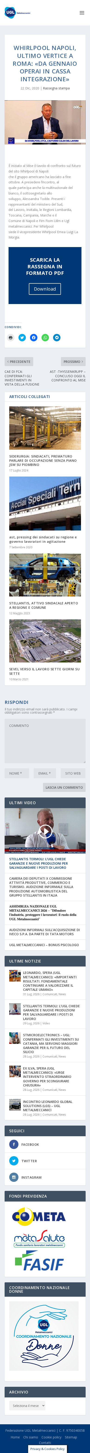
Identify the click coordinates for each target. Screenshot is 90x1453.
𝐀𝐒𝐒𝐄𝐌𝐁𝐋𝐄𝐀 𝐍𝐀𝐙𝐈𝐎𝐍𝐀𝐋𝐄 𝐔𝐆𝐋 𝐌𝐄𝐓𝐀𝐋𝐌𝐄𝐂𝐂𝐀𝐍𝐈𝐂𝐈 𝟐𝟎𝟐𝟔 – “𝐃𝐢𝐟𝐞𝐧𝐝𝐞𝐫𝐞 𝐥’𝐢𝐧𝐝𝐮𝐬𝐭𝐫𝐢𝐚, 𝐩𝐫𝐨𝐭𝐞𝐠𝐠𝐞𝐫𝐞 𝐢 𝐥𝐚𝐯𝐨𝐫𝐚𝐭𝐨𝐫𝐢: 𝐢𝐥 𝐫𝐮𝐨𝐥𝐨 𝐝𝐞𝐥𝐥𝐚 (42, 912)
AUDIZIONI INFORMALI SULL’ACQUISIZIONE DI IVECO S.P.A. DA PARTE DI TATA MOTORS (44, 932)
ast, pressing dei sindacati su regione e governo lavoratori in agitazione (43, 539)
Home (15, 1437)
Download (45, 289)
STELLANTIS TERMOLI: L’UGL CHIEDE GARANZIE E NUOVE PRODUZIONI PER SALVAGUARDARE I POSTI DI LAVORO (38, 863)
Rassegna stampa (56, 88)
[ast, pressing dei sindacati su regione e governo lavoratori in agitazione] (45, 503)
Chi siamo (30, 1437)
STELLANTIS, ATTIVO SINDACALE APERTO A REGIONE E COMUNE (43, 605)
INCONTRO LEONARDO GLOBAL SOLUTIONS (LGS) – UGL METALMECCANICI (47, 1105)
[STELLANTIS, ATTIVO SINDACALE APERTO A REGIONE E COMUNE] (45, 575)
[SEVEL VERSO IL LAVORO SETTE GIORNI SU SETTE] (45, 641)
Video (46, 1023)
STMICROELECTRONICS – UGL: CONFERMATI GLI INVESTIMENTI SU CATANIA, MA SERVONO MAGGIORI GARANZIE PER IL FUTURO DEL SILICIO (51, 1043)
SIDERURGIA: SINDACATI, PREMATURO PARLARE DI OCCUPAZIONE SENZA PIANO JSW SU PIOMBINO (43, 460)
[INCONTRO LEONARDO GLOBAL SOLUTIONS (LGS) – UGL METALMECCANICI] (15, 1105)
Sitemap (71, 1437)
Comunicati (49, 994)
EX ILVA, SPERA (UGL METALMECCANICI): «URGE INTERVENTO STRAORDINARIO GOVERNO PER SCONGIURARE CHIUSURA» (47, 1076)
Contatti (45, 1442)
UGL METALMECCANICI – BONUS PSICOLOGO (44, 945)
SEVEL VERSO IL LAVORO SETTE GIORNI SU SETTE (44, 671)
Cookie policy (51, 1437)
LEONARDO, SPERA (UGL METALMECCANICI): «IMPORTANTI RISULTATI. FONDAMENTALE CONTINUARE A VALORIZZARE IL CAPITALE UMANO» (50, 981)
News (62, 994)
